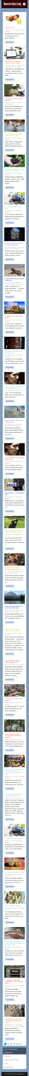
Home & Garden (21, 30)
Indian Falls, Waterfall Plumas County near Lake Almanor (13, 735)
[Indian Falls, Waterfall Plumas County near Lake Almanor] (14, 725)
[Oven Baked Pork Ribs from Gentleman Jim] (14, 343)
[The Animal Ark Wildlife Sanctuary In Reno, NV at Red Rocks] (14, 971)
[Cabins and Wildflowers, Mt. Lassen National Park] (14, 597)
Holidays (20, 496)
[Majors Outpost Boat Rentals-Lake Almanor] (14, 412)
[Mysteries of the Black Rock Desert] (14, 308)
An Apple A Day (9, 27)
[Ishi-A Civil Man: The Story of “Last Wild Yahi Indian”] (14, 378)
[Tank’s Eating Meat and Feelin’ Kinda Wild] (14, 270)
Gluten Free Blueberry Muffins (14, 872)
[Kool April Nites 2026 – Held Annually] (14, 690)
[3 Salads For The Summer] (14, 897)
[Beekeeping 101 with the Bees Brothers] (14, 90)
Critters (19, 138)
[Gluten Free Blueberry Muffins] (14, 864)
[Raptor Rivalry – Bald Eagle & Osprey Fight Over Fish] (14, 125)
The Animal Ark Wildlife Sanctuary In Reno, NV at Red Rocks (14, 981)
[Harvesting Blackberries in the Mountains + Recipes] (14, 161)
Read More (10, 42)
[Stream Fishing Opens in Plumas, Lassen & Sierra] (14, 559)
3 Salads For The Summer (12, 906)
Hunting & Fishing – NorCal (11, 1059)
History (20, 390)
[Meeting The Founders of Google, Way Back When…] (14, 53)
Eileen (10, 30)
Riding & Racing (8, 1067)
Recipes (19, 173)
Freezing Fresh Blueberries (13, 838)
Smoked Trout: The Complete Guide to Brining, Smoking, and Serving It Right (14, 943)
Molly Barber (11, 247)
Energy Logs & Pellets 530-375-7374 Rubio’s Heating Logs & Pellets (14, 1020)
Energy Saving (21, 776)
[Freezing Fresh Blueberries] (14, 830)
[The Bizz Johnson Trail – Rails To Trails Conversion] (14, 234)
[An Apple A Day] (14, 19)
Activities (20, 702)
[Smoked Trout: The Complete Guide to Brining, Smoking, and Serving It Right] (14, 933)
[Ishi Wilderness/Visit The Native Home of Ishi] (14, 449)
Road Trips (21, 320)
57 (17, 1044)
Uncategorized (21, 664)
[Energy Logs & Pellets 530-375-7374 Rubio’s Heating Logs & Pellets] (14, 1010)
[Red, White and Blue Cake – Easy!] (14, 198)
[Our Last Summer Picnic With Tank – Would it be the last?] (14, 522)
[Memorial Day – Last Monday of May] (14, 484)
